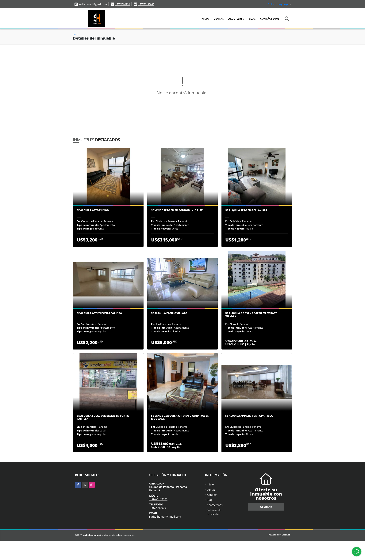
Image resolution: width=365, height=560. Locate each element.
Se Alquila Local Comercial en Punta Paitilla (103, 417)
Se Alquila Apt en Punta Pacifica (99, 313)
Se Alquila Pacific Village (169, 313)
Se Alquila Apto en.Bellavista (246, 210)
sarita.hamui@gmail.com (165, 516)
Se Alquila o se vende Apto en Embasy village (251, 315)
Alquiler (212, 494)
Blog (252, 18)
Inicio (205, 18)
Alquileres (236, 18)
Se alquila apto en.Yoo (93, 210)
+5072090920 (122, 4)
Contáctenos (269, 18)
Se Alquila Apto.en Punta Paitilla (249, 415)
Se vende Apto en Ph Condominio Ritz (177, 210)
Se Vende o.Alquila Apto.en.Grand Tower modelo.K (180, 417)
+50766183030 (146, 4)
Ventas (219, 18)
